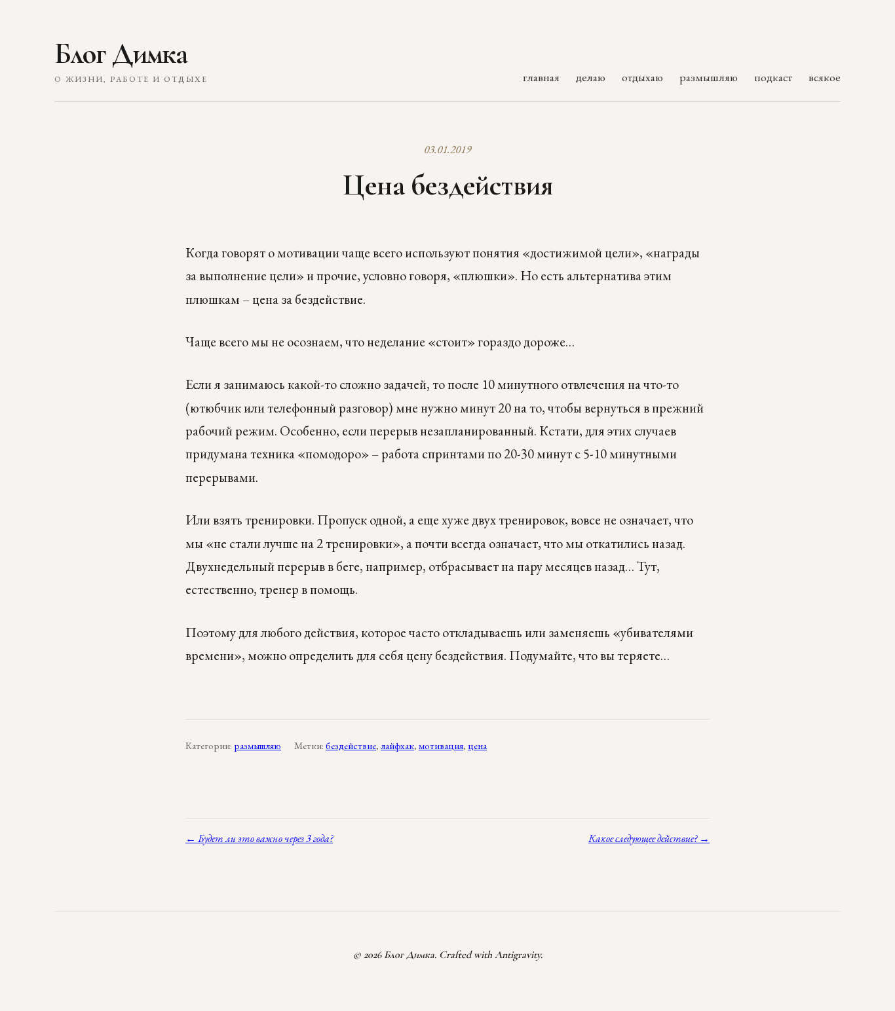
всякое (825, 76)
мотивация (441, 745)
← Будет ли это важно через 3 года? (259, 838)
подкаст (773, 76)
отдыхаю (642, 76)
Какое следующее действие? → (649, 838)
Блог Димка (120, 53)
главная (541, 76)
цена (477, 745)
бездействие (351, 745)
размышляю (708, 76)
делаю (590, 76)
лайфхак (397, 745)
